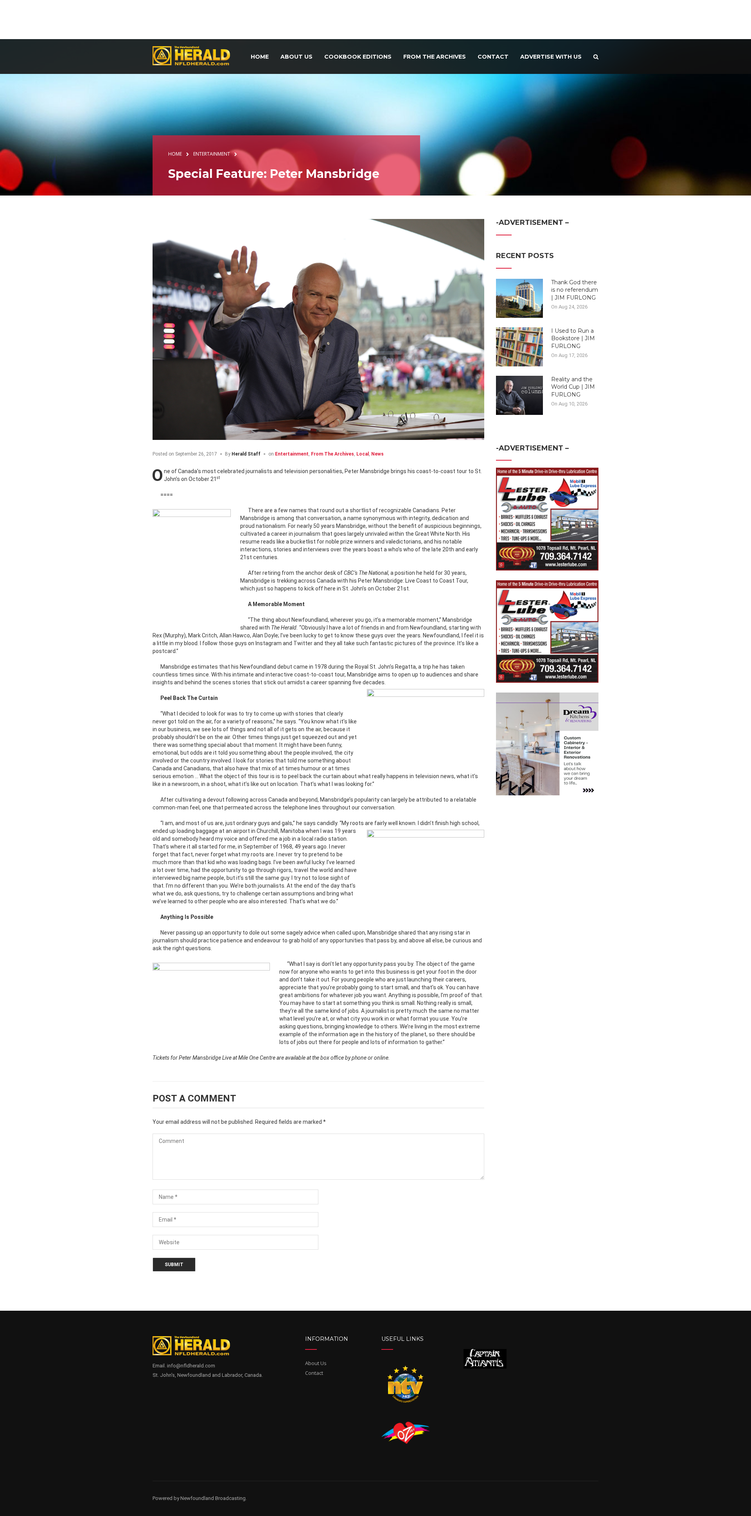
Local (362, 454)
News (377, 454)
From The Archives (332, 454)
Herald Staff (246, 454)
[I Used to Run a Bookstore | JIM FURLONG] (519, 346)
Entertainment (292, 454)
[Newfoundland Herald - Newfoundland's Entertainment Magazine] (196, 55)
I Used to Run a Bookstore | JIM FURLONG (573, 338)
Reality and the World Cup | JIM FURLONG (573, 387)
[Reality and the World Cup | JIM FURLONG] (519, 394)
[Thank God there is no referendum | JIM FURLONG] (519, 297)
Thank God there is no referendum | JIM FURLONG (574, 290)
